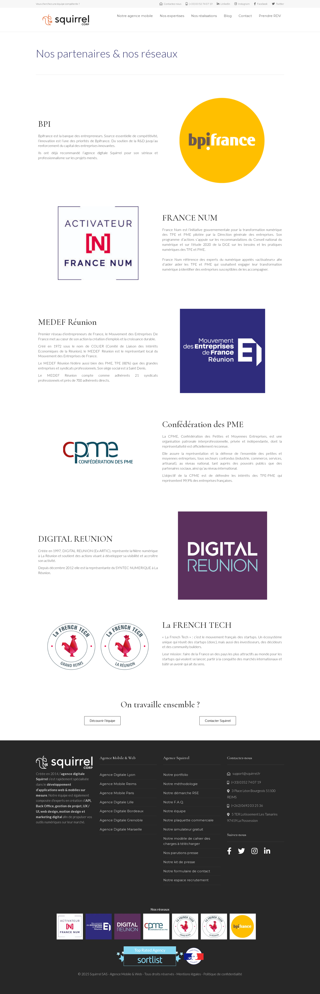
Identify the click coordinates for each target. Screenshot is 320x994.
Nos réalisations (204, 16)
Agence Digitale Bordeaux (121, 811)
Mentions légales (189, 974)
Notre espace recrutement (186, 880)
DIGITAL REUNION (75, 539)
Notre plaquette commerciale (188, 820)
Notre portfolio (175, 775)
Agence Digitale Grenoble (121, 820)
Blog (228, 16)
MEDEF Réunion (67, 322)
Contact (245, 16)
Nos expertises (172, 16)
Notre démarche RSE (181, 793)
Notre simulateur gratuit (183, 829)
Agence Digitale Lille (117, 802)
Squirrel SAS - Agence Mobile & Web (116, 974)
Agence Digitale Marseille (121, 829)
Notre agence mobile (135, 16)
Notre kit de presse (179, 862)
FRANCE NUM (189, 217)
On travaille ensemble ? (160, 704)
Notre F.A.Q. (173, 802)
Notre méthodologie (180, 784)
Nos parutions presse (180, 853)
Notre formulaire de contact (186, 871)
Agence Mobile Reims (118, 784)
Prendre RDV (270, 16)
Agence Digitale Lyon (117, 775)
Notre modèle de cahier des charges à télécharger (186, 841)
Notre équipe (174, 811)
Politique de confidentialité (222, 974)
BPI (44, 124)
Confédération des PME (203, 424)
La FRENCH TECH (197, 625)
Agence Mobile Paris (117, 793)
